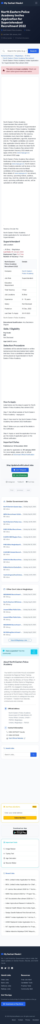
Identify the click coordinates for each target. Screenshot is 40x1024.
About (14, 1020)
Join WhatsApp (21, 475)
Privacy (27, 1020)
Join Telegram (21, 470)
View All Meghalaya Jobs (19, 640)
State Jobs (5, 980)
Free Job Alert (26, 980)
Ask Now (34, 652)
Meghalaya (19, 56)
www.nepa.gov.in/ (23, 153)
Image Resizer (11, 849)
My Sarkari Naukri (13, 3)
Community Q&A (27, 989)
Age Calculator (11, 858)
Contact (20, 1020)
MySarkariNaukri (7, 56)
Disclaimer (36, 1020)
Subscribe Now (20, 818)
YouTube (31, 482)
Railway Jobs (6, 989)
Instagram (11, 482)
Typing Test (10, 853)
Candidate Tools (26, 983)
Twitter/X (20, 482)
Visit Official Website (16, 738)
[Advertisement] (20, 99)
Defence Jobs (6, 986)
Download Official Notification (23, 454)
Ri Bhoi (27, 56)
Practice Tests (26, 986)
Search (33, 51)
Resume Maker (11, 863)
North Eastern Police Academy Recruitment (18, 58)
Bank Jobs (5, 983)
